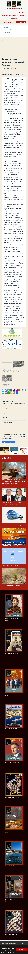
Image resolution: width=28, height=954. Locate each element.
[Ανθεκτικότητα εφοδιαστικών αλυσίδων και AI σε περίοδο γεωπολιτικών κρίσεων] (14, 494)
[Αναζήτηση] (25, 10)
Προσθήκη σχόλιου (8, 422)
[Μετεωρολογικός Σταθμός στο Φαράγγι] (7, 378)
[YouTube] (10, 22)
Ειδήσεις (13, 70)
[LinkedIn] (2, 22)
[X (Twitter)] (6, 22)
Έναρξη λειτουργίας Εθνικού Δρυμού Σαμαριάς (17, 369)
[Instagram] (8, 22)
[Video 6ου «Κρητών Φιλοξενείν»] (14, 536)
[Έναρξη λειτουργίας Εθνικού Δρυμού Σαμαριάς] (18, 364)
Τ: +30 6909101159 (21, 22)
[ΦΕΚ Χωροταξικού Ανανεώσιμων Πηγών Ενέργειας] (14, 515)
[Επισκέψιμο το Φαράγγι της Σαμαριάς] (7, 364)
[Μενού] (25, 30)
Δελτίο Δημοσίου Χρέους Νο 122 (10, 565)
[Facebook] (4, 22)
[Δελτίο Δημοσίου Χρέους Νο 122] (14, 556)
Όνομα (5, 408)
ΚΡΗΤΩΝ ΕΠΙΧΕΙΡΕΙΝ (14, 9)
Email (4, 413)
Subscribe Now (21, 949)
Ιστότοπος (5, 417)
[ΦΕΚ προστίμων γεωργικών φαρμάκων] (14, 576)
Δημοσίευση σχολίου (8, 442)
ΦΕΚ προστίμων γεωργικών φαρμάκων (12, 585)
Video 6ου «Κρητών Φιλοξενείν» (10, 545)
